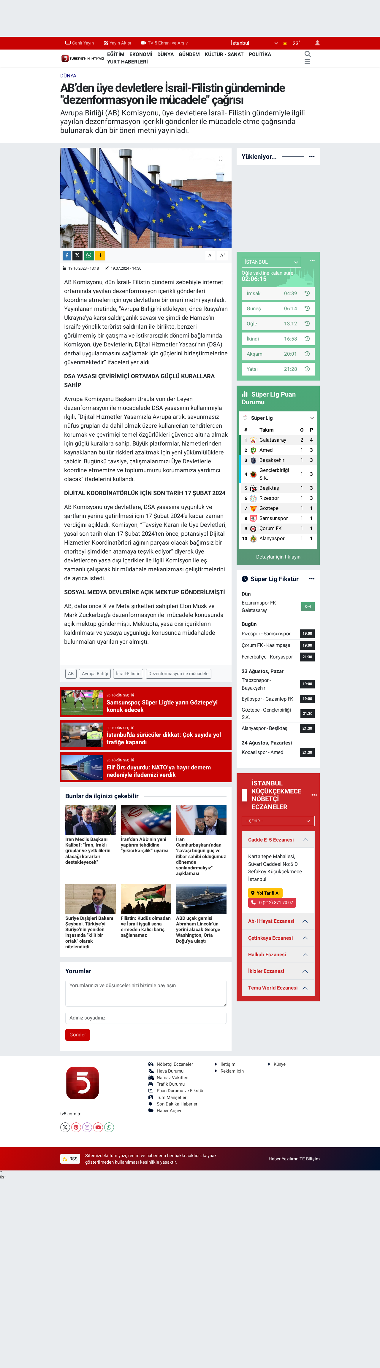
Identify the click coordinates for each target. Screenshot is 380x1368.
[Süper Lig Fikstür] (312, 579)
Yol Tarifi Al (268, 893)
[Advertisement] (281, 207)
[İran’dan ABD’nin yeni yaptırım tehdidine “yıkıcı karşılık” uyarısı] (146, 820)
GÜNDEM (189, 54)
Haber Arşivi (169, 1110)
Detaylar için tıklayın (278, 557)
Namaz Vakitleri (173, 1077)
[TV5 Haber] (82, 58)
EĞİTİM (115, 54)
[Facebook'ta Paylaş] (67, 255)
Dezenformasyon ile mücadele (178, 673)
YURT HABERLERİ (127, 62)
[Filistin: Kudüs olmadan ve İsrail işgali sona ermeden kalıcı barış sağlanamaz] (146, 898)
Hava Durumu (170, 1071)
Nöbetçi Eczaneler (175, 1064)
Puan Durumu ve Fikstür (180, 1090)
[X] (65, 1127)
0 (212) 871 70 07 (275, 902)
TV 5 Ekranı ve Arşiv (168, 43)
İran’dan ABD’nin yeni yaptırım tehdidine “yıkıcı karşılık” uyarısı (144, 844)
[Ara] (307, 54)
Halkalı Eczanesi (267, 954)
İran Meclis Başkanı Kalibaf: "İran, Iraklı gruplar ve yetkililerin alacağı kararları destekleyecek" (87, 850)
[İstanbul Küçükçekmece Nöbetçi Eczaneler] (314, 795)
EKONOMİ (140, 54)
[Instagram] (87, 1127)
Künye (280, 1064)
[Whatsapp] (109, 1127)
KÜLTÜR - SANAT (224, 54)
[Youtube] (98, 1127)
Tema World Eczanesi (273, 988)
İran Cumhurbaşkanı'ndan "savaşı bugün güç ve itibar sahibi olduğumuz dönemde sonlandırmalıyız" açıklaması (201, 856)
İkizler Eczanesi (266, 971)
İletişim (228, 1064)
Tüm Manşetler (171, 1097)
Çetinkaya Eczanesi (270, 938)
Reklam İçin (232, 1071)
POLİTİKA (260, 54)
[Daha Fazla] (100, 255)
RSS (72, 1159)
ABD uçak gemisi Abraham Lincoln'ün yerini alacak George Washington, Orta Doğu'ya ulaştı (198, 929)
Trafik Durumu (171, 1084)
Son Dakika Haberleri (178, 1104)
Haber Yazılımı (283, 1159)
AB (71, 673)
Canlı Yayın (83, 43)
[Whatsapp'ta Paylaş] (89, 255)
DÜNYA (165, 54)
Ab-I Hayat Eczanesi (271, 921)
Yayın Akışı (120, 43)
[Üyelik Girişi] (315, 43)
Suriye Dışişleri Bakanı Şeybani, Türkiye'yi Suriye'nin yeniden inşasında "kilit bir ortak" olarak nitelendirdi (89, 932)
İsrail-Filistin (128, 673)
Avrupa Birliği (95, 673)
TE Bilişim (310, 1159)
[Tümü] (312, 156)
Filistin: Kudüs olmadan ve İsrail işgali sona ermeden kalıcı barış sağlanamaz (146, 926)
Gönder (77, 1035)
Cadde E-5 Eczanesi (271, 840)
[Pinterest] (76, 1127)
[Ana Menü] (307, 62)
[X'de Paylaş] (77, 255)
